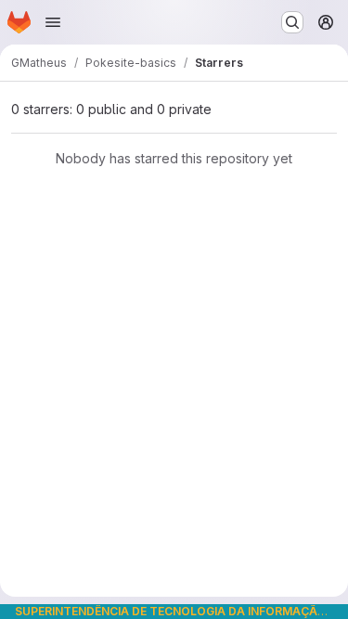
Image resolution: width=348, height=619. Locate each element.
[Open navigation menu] (53, 22)
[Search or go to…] (292, 22)
